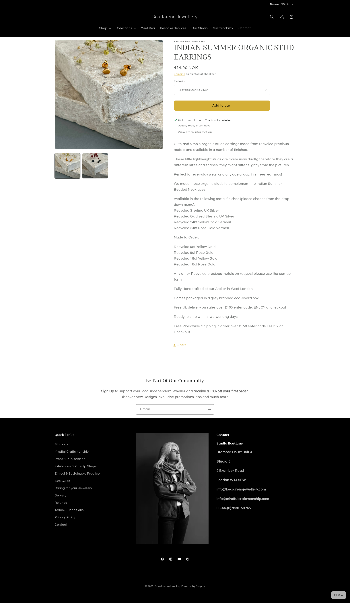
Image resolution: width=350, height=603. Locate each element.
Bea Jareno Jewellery (168, 586)
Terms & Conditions (69, 510)
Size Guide (62, 481)
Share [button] (182, 345)
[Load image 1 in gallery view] (67, 166)
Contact (61, 524)
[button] (105, 28)
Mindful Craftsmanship (72, 451)
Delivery (60, 495)
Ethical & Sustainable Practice (77, 473)
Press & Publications (70, 459)
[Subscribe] (209, 409)
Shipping (179, 74)
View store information (195, 132)
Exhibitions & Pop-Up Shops (76, 466)
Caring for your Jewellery (73, 488)
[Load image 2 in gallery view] (95, 166)
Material (179, 81)
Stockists (61, 444)
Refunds (61, 502)
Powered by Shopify (193, 586)
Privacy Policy (65, 517)
